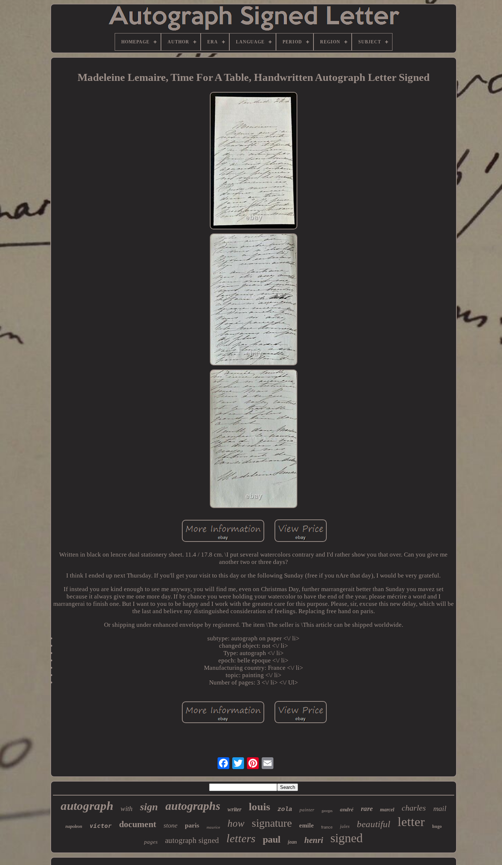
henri (313, 840)
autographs (192, 805)
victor (101, 825)
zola (284, 809)
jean (292, 842)
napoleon (73, 826)
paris (192, 825)
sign (149, 806)
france (327, 827)
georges (327, 811)
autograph (87, 805)
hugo (437, 826)
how (235, 823)
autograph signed (192, 840)
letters (240, 838)
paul (271, 839)
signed (346, 838)
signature (272, 823)
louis (259, 806)
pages (151, 842)
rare (367, 808)
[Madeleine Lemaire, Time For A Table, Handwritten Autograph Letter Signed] (253, 161)
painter (307, 809)
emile (306, 825)
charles (414, 807)
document (137, 824)
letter (411, 822)
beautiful (373, 824)
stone (171, 825)
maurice (213, 827)
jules (344, 826)
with (127, 808)
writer (234, 809)
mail (440, 808)
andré (347, 809)
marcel (387, 809)
